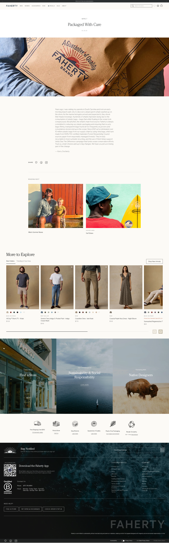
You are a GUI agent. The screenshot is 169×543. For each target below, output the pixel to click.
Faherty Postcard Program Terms (119, 491)
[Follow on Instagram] (15, 540)
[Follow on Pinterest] (5, 540)
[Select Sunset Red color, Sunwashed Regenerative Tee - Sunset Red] (152, 312)
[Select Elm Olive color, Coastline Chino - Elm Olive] (86, 312)
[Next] (166, 1)
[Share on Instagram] (46, 162)
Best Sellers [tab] (10, 261)
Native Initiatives (147, 476)
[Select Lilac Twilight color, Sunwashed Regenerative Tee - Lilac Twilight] (155, 312)
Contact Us (114, 466)
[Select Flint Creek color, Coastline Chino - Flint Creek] (89, 312)
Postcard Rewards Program (150, 471)
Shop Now (140, 382)
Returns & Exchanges (31, 509)
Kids (43, 5)
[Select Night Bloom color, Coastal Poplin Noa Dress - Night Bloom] (111, 312)
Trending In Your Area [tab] (23, 261)
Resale (52, 5)
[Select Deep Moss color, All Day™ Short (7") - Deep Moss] (14, 312)
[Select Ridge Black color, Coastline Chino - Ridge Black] (79, 312)
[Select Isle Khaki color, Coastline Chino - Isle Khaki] (76, 312)
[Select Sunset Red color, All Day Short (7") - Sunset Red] (11, 312)
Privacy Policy (128, 540)
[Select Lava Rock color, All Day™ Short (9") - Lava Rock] (17, 312)
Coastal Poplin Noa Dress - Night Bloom (123, 318)
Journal (144, 479)
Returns (113, 476)
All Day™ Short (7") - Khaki (15, 318)
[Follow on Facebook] (10, 540)
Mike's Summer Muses (35, 232)
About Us (145, 466)
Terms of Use (115, 484)
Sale (58, 5)
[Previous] (2, 1)
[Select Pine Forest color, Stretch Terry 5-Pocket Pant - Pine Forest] (45, 312)
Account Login (115, 469)
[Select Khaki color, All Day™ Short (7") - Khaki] (7, 312)
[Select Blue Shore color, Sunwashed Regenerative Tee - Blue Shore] (162, 312)
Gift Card (114, 474)
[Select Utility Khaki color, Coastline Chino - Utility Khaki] (96, 312)
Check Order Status (53, 509)
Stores (144, 484)
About (64, 5)
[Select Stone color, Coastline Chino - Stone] (93, 312)
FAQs (113, 471)
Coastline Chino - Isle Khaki (84, 318)
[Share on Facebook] (41, 162)
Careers (144, 486)
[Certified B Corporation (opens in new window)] (8, 487)
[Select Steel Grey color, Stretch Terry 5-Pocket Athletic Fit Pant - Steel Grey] (55, 312)
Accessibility (113, 540)
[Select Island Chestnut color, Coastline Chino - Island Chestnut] (83, 312)
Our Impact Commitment (112, 433)
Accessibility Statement (118, 481)
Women (27, 5)
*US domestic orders (37, 432)
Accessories (36, 5)
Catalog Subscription (118, 479)
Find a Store (11, 509)
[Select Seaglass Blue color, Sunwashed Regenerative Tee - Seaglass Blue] (148, 312)
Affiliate (144, 481)
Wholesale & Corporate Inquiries (149, 489)
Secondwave (134, 434)
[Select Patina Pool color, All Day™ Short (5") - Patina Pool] (21, 312)
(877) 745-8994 (27, 486)
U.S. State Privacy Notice (143, 540)
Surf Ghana (89, 233)
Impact (84, 19)
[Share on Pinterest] (36, 162)
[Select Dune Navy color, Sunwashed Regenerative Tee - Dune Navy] (145, 312)
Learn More (84, 384)
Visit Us (28, 382)
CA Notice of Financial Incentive (118, 487)
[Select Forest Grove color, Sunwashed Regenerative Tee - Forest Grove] (158, 312)
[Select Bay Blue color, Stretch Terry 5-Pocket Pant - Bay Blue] (52, 312)
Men (21, 5)
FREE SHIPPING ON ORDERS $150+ (84, 1)
